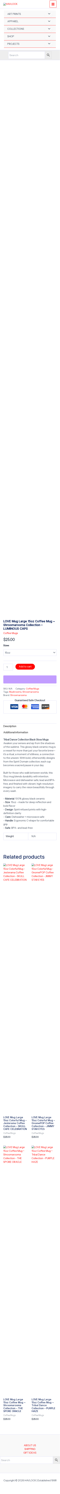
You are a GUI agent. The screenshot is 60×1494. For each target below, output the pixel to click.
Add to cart (25, 666)
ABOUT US (30, 1445)
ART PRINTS (14, 14)
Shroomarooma (30, 691)
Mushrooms (15, 691)
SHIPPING (29, 1449)
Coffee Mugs (10, 633)
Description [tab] (9, 726)
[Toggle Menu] (48, 14)
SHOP (10, 36)
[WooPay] (30, 679)
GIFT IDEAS (29, 1452)
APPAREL (12, 21)
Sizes (6, 645)
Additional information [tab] (15, 732)
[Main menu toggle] (53, 4)
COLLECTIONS (15, 28)
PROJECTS (13, 43)
